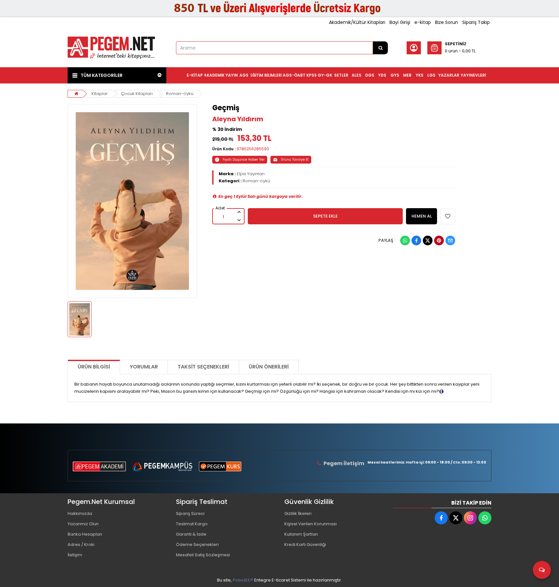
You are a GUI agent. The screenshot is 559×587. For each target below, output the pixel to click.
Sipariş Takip (476, 22)
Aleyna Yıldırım (237, 118)
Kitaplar (100, 94)
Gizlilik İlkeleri (298, 513)
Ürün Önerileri (269, 366)
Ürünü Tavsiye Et (295, 159)
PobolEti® (243, 580)
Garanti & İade (191, 534)
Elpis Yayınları (251, 174)
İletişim (75, 555)
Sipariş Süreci (190, 513)
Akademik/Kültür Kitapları (357, 22)
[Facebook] (416, 240)
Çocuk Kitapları (137, 94)
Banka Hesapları (85, 534)
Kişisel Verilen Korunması (310, 524)
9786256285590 (252, 149)
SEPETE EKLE (325, 216)
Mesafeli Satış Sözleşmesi (203, 555)
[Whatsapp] (405, 240)
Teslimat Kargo (192, 524)
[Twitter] (428, 240)
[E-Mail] (450, 240)
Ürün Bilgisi (94, 366)
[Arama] (380, 47)
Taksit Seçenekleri (203, 366)
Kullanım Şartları (301, 534)
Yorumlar (144, 366)
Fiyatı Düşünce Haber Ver (244, 159)
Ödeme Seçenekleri (197, 544)
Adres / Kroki (81, 544)
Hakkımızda (80, 513)
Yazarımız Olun (83, 524)
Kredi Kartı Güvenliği (305, 544)
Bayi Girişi (399, 22)
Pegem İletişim (343, 463)
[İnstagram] (470, 517)
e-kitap (422, 22)
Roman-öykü (179, 94)
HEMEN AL (421, 216)
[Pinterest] (439, 240)
